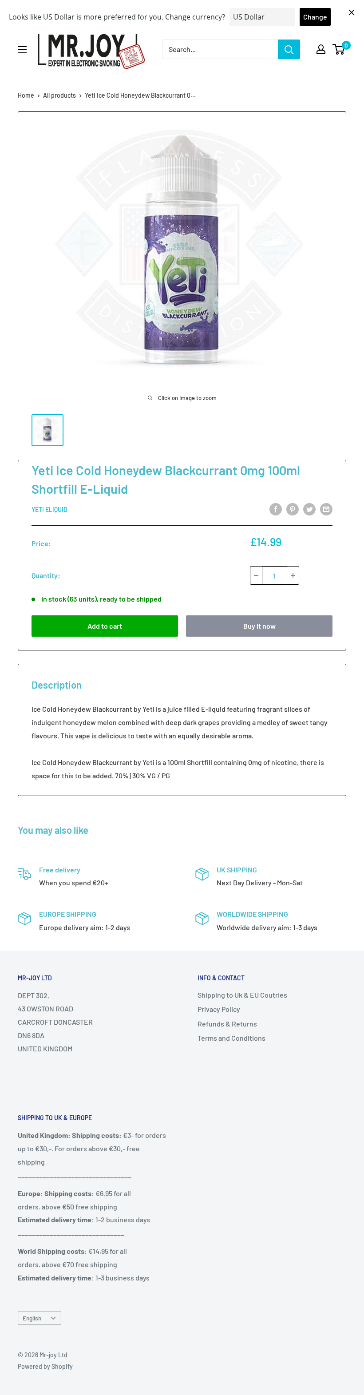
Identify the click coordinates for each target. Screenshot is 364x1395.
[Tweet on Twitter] (309, 508)
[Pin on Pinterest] (292, 508)
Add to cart (104, 626)
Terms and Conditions (231, 1038)
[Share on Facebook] (275, 508)
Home (26, 95)
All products (59, 95)
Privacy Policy (219, 1009)
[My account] (321, 49)
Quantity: (46, 575)
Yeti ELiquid (49, 509)
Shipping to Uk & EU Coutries (242, 995)
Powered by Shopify (45, 1366)
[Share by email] (326, 508)
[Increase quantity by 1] (293, 575)
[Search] (289, 49)
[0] (338, 49)
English (32, 1318)
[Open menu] (22, 49)
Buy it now (259, 626)
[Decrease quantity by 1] (256, 575)
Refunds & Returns (227, 1023)
